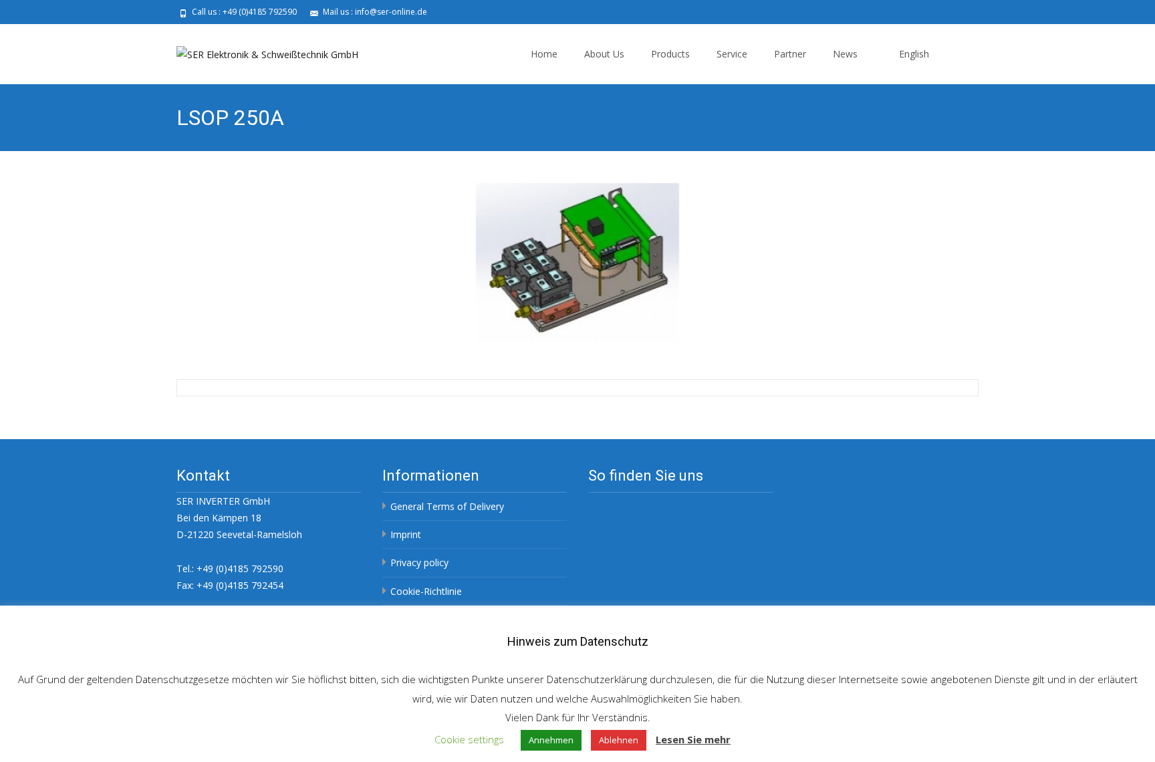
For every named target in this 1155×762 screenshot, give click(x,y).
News (845, 53)
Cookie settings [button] (469, 739)
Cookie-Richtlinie (426, 591)
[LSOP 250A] (577, 262)
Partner (790, 53)
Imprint (405, 534)
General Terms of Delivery (447, 506)
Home (544, 53)
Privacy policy (419, 562)
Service (732, 53)
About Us (604, 53)
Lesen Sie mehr (693, 739)
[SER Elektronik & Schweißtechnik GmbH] (256, 51)
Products (670, 53)
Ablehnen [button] (618, 740)
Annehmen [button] (551, 740)
